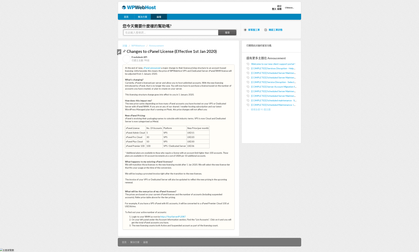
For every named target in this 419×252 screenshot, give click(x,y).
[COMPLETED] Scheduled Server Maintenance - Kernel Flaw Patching (286, 95)
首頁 (126, 16)
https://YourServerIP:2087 (173, 216)
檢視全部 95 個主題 (261, 109)
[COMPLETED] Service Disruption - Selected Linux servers (281, 82)
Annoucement (156, 45)
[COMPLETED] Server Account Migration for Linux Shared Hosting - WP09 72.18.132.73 (296, 86)
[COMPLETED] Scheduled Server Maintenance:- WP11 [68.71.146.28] (286, 77)
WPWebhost (138, 45)
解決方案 (142, 16)
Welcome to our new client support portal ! (273, 64)
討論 (125, 45)
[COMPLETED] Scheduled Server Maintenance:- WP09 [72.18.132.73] (286, 73)
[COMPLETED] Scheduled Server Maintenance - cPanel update (283, 91)
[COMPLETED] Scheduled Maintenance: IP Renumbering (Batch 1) (285, 104)
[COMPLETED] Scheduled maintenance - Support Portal (280, 100)
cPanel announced (152, 68)
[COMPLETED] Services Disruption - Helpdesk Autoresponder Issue (286, 68)
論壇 (159, 16)
